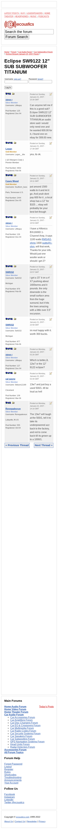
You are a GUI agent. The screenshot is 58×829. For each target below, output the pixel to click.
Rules (7, 772)
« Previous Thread (17, 445)
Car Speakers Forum (21, 736)
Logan (9, 148)
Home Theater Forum (16, 712)
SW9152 (10, 272)
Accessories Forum (15, 749)
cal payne (10, 379)
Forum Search (17, 37)
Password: (36, 79)
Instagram (9, 797)
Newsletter (32, 821)
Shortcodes (10, 774)
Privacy (42, 821)
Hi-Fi (23, 13)
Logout (8, 766)
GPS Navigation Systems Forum (27, 741)
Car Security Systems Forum (25, 733)
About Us (8, 821)
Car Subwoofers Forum (22, 739)
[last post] (10, 94)
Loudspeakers (35, 13)
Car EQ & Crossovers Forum (25, 725)
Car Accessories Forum (22, 717)
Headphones (22, 16)
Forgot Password (13, 764)
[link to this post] (13, 94)
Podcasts (43, 16)
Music (33, 16)
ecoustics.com (22, 817)
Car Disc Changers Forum (24, 723)
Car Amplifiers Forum (21, 720)
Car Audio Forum (14, 714)
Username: (13, 79)
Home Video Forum (15, 709)
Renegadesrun (13, 408)
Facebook (9, 794)
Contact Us (20, 821)
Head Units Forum (20, 744)
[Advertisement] (29, 573)
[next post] (8, 94)
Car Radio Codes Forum (23, 731)
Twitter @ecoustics (14, 802)
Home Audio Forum (15, 706)
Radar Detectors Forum (22, 747)
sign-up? (17, 79)
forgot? (40, 79)
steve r (9, 99)
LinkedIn (8, 799)
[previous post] (8, 143)
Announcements (13, 780)
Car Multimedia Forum (22, 728)
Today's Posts (46, 706)
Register (8, 769)
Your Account (11, 783)
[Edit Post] (50, 94)
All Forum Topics (13, 752)
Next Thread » (43, 445)
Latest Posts (11, 13)
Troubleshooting (12, 777)
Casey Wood (12, 181)
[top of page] (6, 94)
